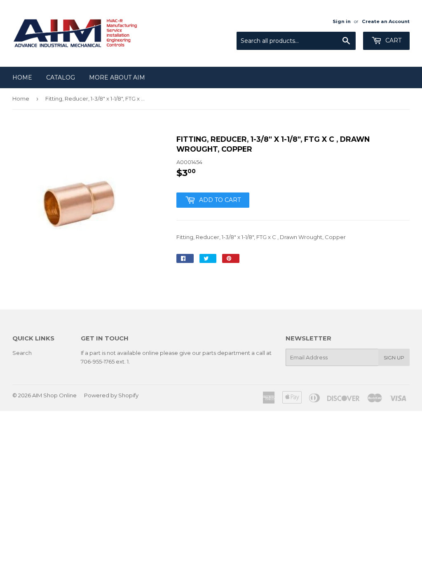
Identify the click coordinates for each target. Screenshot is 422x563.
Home (22, 77)
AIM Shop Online (54, 395)
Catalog (60, 77)
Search (22, 353)
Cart (392, 40)
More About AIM (117, 77)
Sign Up (394, 357)
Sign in (342, 21)
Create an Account (386, 21)
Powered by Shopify (111, 395)
